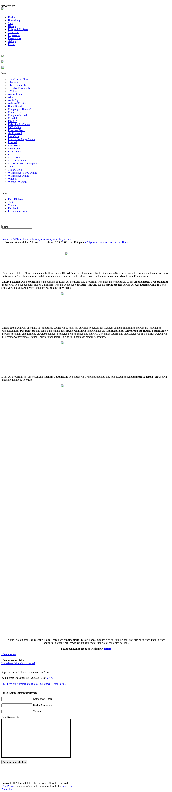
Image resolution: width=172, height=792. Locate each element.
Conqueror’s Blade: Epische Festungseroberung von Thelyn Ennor (36, 239)
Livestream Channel (18, 211)
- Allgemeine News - (96, 242)
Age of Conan (15, 94)
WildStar (12, 178)
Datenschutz (14, 38)
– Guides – (14, 82)
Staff (10, 23)
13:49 (50, 677)
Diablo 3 (12, 121)
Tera (10, 166)
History (12, 26)
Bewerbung (14, 20)
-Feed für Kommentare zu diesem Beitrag (25, 683)
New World (14, 145)
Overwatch (14, 148)
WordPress (7, 786)
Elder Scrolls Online (19, 124)
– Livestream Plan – (18, 85)
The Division (15, 169)
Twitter (12, 202)
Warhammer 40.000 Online (22, 172)
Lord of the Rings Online (21, 139)
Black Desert (15, 106)
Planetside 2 (14, 151)
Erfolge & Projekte (18, 29)
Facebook (13, 208)
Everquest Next (16, 130)
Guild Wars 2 (15, 133)
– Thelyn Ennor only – (20, 88)
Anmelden (6, 789)
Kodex (11, 17)
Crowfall (12, 118)
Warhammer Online (18, 175)
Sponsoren (13, 32)
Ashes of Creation (17, 103)
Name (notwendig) (43, 698)
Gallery (12, 41)
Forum (11, 44)
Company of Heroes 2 (20, 109)
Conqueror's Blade (18, 115)
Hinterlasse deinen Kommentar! (18, 663)
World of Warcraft (17, 181)
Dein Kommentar (10, 717)
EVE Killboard (16, 199)
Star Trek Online (17, 160)
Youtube (12, 205)
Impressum (14, 35)
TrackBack (60, 683)
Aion (10, 97)
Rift (10, 154)
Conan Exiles (15, 112)
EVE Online (14, 127)
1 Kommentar (8, 654)
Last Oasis (13, 136)
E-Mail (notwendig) (43, 705)
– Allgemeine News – (19, 79)
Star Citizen (14, 157)
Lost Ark (12, 142)
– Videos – (13, 91)
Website (37, 711)
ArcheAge (13, 100)
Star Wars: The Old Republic (23, 163)
